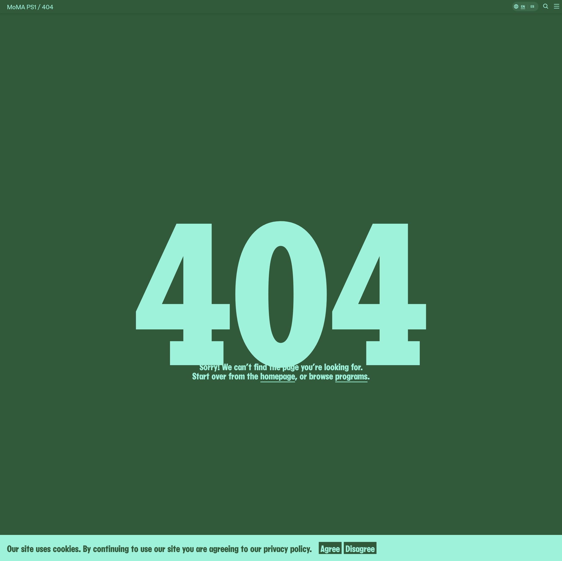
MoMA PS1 (21, 7)
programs (351, 375)
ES (532, 7)
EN (523, 7)
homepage (277, 375)
